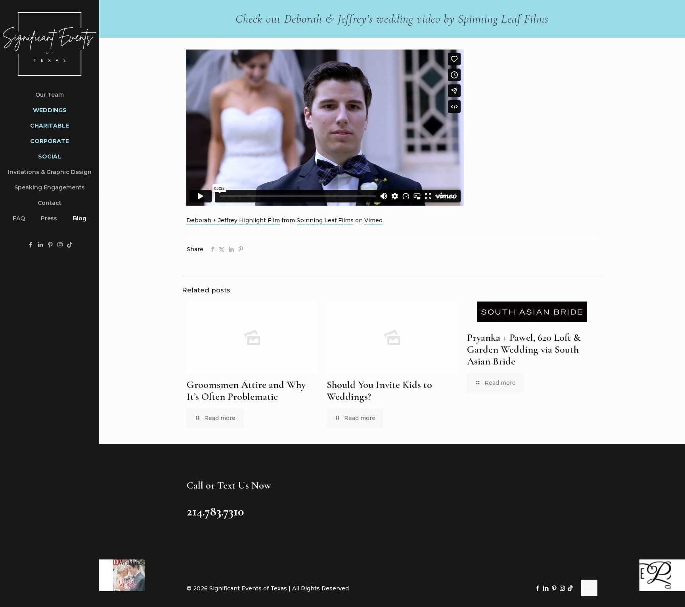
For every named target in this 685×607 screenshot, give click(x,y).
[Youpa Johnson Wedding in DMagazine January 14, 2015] (122, 575)
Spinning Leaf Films (325, 220)
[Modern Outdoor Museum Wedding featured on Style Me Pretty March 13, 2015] (662, 575)
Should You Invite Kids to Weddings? (379, 390)
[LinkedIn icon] (40, 244)
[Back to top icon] (589, 588)
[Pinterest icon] (50, 244)
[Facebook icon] (30, 244)
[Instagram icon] (60, 244)
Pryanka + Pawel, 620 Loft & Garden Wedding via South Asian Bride (524, 349)
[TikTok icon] (69, 244)
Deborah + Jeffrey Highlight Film (233, 220)
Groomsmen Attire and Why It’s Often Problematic (246, 390)
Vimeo (373, 220)
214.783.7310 (215, 511)
